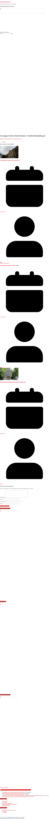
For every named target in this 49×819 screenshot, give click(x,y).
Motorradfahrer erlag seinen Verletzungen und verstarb (12, 793)
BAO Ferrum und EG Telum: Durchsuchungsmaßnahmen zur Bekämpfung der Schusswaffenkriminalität (22, 795)
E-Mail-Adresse (3, 501)
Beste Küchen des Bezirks (7, 803)
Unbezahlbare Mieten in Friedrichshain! (10, 160)
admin (1, 262)
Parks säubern (5, 801)
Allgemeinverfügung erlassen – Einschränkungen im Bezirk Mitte (14, 796)
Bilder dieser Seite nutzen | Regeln (8, 810)
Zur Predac (4, 802)
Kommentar (2, 497)
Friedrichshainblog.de (5, 1)
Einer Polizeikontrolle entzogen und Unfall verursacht (12, 794)
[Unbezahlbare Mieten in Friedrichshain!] (9, 157)
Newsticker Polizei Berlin (25, 790)
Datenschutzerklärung (4, 787)
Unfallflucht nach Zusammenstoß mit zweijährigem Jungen (13, 792)
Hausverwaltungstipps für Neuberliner (9, 804)
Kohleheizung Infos (6, 805)
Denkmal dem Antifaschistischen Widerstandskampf (13, 382)
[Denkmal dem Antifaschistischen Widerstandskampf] (9, 379)
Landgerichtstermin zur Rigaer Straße (9, 265)
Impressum (4, 811)
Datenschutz (4, 812)
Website (1, 503)
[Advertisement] (24, 22)
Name (1, 499)
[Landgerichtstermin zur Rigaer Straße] (4, 263)
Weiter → (4, 141)
